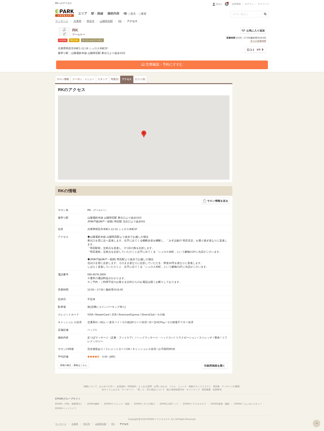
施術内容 (113, 13)
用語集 (216, 386)
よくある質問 (145, 386)
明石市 (90, 21)
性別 (218, 4)
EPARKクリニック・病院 (117, 404)
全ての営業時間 (258, 41)
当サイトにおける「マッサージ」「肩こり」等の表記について (133, 389)
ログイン (249, 4)
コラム (172, 386)
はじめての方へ (107, 386)
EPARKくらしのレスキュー (248, 404)
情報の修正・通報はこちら (73, 365)
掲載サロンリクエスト (200, 386)
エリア (82, 13)
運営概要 (206, 389)
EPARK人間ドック (169, 404)
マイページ (263, 4)
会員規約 (121, 386)
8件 (254, 49)
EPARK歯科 (93, 404)
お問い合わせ (160, 386)
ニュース (182, 386)
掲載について (90, 386)
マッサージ (61, 21)
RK (120, 21)
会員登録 (236, 4)
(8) (140, 79)
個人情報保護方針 (175, 389)
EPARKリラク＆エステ (64, 13)
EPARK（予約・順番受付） (69, 404)
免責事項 (217, 389)
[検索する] (265, 14)
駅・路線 (97, 13)
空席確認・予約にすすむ (164, 64)
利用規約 (132, 386)
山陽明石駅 (106, 21)
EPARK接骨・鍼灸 (220, 404)
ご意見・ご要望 (137, 13)
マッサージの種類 (231, 386)
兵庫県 (77, 21)
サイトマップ (193, 389)
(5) (114, 79)
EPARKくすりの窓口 (144, 404)
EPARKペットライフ (65, 408)
